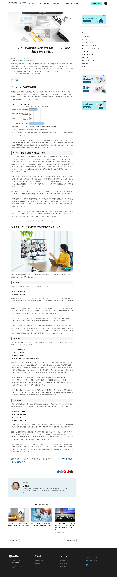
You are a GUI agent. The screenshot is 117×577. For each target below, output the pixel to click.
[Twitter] (87, 565)
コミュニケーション (44, 3)
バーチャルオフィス (87, 55)
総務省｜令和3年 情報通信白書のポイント (41, 129)
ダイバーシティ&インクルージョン (92, 49)
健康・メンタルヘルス (88, 61)
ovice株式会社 (39, 560)
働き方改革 (32, 3)
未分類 (83, 67)
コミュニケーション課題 (89, 46)
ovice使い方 (85, 37)
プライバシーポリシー (92, 561)
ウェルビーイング (21, 58)
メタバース (85, 58)
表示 (17, 79)
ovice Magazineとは (92, 558)
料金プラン (63, 563)
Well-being (57, 3)
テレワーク (30, 58)
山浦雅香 (26, 486)
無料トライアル (64, 560)
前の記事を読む (14, 540)
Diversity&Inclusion (71, 3)
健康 (34, 58)
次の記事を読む (70, 540)
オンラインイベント (87, 43)
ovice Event (63, 566)
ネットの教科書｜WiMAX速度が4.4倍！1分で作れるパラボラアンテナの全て (35, 221)
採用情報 (37, 563)
